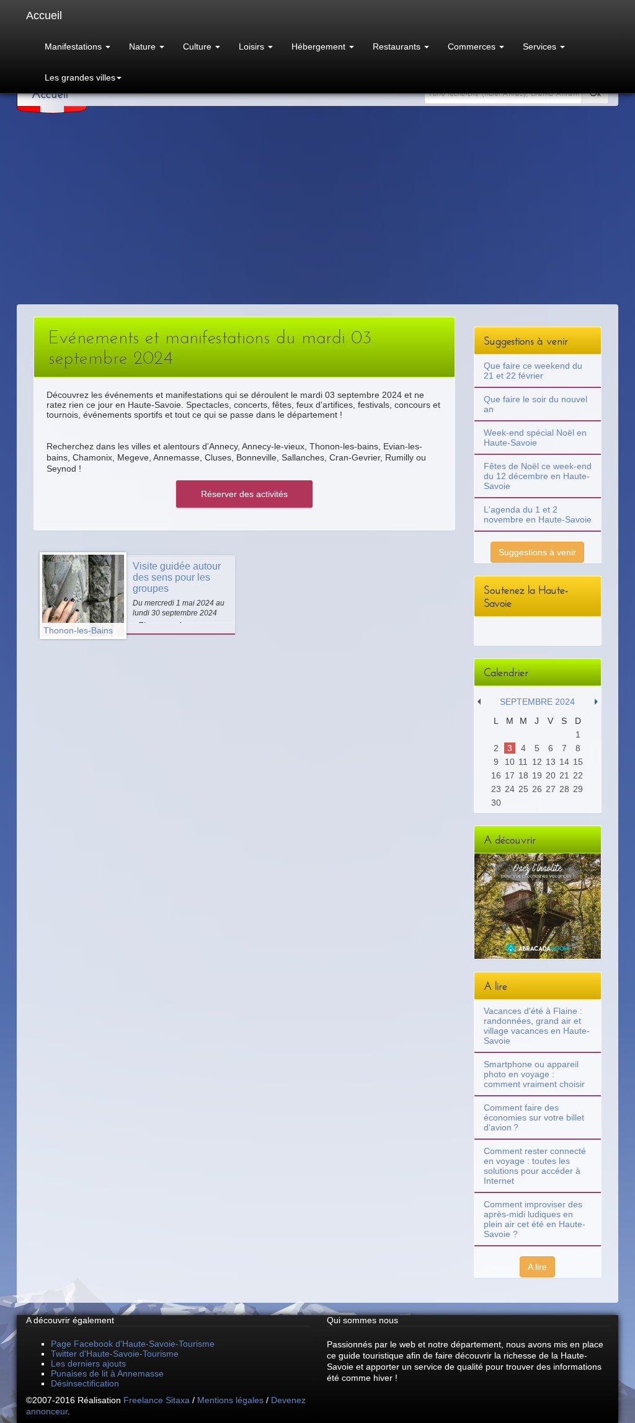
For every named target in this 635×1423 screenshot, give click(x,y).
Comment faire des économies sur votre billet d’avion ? (534, 1117)
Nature (143, 46)
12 (537, 762)
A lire (537, 1267)
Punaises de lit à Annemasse (107, 1373)
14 (564, 762)
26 (537, 789)
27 (551, 789)
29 (578, 789)
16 (496, 775)
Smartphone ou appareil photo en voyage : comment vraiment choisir (534, 1074)
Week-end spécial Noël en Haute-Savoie (535, 437)
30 (496, 803)
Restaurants (398, 46)
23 (496, 789)
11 (523, 762)
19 (537, 775)
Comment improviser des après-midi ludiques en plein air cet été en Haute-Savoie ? (534, 1219)
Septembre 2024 (537, 702)
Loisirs (253, 46)
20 (551, 775)
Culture (198, 46)
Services (541, 46)
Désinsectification (85, 1383)
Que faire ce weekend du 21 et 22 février (533, 371)
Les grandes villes (80, 77)
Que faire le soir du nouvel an (535, 404)
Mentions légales (230, 1400)
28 (564, 789)
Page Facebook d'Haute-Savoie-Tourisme (133, 1344)
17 (510, 775)
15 (578, 762)
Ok (595, 93)
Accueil (44, 15)
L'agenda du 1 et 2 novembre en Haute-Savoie (538, 514)
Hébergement (319, 46)
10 (510, 762)
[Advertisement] (317, 211)
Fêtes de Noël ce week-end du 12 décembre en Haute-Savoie (538, 476)
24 (510, 789)
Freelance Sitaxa (156, 1400)
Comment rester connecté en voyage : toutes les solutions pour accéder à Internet (535, 1166)
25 (523, 789)
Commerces (473, 46)
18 (523, 775)
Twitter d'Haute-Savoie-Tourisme (115, 1354)
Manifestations (74, 46)
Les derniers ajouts (88, 1363)
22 (578, 775)
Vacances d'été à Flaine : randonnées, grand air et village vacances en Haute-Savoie (537, 1026)
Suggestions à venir (537, 552)
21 (564, 775)
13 (551, 762)
